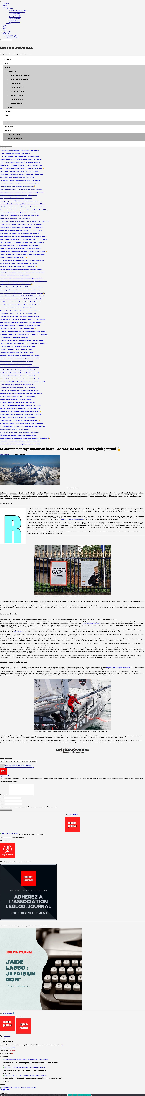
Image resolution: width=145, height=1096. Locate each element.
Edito (4, 28)
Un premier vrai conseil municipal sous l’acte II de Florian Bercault (17, 307)
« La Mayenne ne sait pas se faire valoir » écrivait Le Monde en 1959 (17, 402)
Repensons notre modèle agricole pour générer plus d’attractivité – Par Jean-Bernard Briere (23, 209)
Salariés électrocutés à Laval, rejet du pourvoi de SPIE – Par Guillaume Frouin (20, 408)
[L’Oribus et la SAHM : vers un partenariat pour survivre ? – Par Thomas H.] (25, 1059)
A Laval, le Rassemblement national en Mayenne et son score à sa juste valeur (20, 310)
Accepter (70, 1095)
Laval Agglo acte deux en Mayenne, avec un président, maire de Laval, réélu (19, 316)
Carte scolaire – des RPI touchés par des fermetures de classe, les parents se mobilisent (22, 340)
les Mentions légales (8, 1013)
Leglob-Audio (7, 32)
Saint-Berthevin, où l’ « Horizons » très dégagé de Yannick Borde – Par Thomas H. (21, 393)
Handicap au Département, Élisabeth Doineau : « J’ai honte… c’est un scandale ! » (21, 201)
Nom (2, 798)
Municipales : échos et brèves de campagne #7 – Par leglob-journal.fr (17, 387)
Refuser (75, 1095)
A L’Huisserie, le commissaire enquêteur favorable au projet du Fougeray (18, 195)
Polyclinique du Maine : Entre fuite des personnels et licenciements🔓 (17, 186)
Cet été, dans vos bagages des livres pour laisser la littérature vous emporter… (20, 162)
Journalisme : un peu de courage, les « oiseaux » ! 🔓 (13, 257)
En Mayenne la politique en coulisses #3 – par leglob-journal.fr (16, 198)
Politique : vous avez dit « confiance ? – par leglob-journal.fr (15, 399)
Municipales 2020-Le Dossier (17, 12)
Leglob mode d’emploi (12, 37)
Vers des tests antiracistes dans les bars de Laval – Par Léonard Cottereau (19, 212)
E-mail (2, 801)
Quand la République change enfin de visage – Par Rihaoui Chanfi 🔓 (18, 328)
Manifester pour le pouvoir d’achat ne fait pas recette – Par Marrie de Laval (19, 215)
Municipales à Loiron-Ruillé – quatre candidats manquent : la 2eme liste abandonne (21, 423)
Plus (4, 30)
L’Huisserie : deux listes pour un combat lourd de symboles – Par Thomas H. (19, 390)
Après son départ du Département (92, 623)
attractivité (8, 767)
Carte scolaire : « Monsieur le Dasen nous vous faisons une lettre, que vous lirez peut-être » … (24, 331)
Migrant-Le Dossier (14, 22)
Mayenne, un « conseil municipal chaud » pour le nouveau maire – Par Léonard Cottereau (23, 236)
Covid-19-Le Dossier (14, 13)
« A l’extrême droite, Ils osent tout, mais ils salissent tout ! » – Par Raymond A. (20, 245)
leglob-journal (16, 47)
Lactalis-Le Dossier (14, 18)
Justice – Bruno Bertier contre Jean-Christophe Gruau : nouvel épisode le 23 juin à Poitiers (23, 239)
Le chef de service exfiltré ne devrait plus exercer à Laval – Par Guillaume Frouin (21, 301)
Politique (31, 767)
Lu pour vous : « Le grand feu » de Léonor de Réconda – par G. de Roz (18, 263)
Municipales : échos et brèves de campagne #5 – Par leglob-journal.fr (17, 417)
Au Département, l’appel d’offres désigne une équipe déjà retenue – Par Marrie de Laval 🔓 (23, 251)
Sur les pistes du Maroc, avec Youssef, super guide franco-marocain (17, 177)
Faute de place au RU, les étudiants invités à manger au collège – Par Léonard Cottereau (22, 254)
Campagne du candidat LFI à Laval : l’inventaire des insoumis (16, 349)
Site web (2, 804)
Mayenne (5, 7)
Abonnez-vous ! (73, 815)
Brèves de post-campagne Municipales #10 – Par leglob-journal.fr (16, 361)
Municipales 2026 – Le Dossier (17, 10)
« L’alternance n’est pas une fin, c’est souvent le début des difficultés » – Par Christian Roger (23, 334)
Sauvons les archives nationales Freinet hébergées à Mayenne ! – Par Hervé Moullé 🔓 (22, 168)
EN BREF (8, 23)
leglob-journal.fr (4, 454)
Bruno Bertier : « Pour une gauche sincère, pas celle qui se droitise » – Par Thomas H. (22, 322)
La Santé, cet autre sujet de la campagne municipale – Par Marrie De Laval (19, 378)
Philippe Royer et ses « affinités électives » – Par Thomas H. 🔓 (16, 284)
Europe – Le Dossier (15, 15)
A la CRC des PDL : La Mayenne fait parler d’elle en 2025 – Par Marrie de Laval (21, 165)
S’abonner (8, 59)
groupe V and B (18, 631)
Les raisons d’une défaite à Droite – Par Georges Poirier (14, 337)
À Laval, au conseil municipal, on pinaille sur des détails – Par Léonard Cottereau (21, 230)
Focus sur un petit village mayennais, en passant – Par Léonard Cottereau (19, 171)
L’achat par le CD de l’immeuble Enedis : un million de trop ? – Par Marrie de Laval (21, 227)
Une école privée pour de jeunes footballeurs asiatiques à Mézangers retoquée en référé (22, 192)
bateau (71, 519)
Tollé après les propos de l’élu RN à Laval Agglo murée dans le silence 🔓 (18, 266)
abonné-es (7, 1036)
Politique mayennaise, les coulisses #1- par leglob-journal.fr (15, 275)
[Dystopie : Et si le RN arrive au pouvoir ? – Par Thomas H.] (24, 1067)
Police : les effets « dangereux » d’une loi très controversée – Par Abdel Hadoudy (20, 180)
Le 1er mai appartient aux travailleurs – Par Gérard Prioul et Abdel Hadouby (20, 290)
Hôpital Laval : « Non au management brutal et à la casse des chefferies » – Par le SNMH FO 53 (24, 221)
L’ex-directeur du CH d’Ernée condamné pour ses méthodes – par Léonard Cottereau (22, 260)
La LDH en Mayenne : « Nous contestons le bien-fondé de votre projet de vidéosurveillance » (23, 281)
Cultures (5, 25)
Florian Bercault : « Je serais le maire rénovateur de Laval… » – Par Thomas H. (20, 441)
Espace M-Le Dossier (15, 17)
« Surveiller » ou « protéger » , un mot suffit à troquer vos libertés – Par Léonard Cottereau (23, 206)
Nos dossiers (9, 8)
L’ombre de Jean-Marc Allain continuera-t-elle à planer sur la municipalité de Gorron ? (22, 381)
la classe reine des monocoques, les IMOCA (118, 667)
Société (5, 27)
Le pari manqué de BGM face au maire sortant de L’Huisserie (16, 364)
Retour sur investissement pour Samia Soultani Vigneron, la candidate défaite (19, 358)
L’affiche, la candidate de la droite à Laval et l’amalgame (14, 429)
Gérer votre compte (11, 35)
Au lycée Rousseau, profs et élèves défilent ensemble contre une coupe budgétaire (20, 248)
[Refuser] (91, 1095)
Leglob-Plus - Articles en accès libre (15, 765)
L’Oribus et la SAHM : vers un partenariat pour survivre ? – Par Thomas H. (19, 150)
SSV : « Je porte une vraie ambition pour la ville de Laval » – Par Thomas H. (19, 432)
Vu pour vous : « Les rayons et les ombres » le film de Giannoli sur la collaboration (21, 299)
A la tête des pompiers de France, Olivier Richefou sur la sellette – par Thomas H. (20, 159)
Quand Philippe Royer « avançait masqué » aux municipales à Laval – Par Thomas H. (22, 242)
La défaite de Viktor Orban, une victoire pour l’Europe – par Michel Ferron (19, 304)
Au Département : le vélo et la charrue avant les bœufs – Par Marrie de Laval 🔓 (20, 411)
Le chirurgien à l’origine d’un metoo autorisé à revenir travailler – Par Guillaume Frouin (22, 426)
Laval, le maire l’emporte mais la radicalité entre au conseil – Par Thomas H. (19, 367)
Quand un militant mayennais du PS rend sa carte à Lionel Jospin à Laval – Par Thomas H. (23, 343)
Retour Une (3, 1039)
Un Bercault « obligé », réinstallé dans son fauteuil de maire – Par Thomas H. (19, 355)
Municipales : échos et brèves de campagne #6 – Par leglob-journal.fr (17, 396)
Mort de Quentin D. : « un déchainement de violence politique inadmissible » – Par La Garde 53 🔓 (25, 438)
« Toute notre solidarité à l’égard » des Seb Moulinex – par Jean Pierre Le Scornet (21, 414)
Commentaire (4, 795)
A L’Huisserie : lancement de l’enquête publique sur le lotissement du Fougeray (20, 325)
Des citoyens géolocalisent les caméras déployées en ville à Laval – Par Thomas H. (20, 405)
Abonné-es (6, 33)
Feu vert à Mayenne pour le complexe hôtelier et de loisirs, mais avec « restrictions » (21, 287)
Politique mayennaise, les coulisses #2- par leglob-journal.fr (15, 218)
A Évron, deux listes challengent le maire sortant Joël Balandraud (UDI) (18, 435)
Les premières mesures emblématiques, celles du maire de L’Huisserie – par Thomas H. (22, 296)
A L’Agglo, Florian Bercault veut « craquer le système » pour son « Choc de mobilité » (22, 272)
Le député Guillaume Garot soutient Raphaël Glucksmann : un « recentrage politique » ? (22, 204)
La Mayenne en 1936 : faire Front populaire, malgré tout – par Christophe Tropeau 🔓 (22, 293)
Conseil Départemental (17, 767)
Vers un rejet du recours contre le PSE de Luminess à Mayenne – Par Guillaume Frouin (22, 319)
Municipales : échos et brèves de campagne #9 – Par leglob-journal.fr (17, 370)
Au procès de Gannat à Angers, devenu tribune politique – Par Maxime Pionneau (21, 269)
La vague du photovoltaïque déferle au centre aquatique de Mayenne (17, 346)
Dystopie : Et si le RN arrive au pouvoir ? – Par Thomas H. (15, 153)
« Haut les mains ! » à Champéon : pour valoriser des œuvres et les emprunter (20, 233)
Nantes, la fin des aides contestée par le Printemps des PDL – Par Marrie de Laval (21, 189)
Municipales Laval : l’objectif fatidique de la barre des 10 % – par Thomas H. (20, 372)
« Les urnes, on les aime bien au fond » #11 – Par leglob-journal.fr (17, 352)
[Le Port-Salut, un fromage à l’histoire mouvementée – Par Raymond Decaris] (25, 1075)
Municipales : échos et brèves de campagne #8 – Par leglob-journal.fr (17, 375)
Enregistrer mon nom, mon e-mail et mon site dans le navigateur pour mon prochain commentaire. (30, 807)
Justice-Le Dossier (14, 20)
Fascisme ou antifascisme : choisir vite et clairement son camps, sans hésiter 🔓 (20, 420)
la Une (7, 63)
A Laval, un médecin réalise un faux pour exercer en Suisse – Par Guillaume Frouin (21, 174)
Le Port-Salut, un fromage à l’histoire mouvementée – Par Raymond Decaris (19, 156)
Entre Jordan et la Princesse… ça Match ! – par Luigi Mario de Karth (18, 313)
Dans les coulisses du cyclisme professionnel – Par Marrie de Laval (17, 384)
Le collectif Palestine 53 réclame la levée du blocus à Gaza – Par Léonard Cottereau (21, 224)
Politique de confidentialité (7, 1048)
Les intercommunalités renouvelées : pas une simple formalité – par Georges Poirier (21, 278)
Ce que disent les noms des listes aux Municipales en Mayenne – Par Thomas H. (20, 444)
